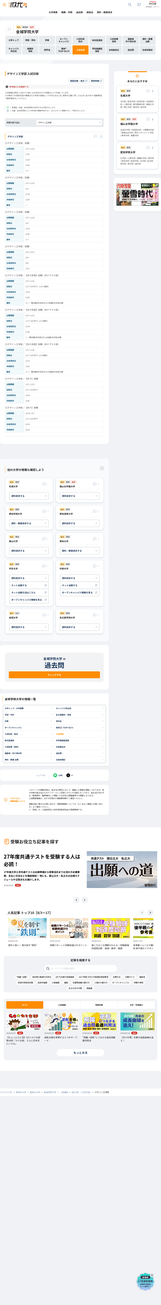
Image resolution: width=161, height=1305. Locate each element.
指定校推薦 (42, 982)
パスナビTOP (6, 1092)
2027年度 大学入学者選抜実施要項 (93, 977)
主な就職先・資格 (63, 714)
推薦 (66, 982)
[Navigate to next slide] (84, 900)
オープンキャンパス (13, 727)
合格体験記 (60, 759)
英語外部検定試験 (25, 982)
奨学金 (59, 721)
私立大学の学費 (75, 988)
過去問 (59, 753)
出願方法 (116, 977)
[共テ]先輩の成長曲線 (65, 977)
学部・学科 (9, 714)
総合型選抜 (9, 740)
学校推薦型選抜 (62, 740)
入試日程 (60, 734)
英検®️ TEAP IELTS (64, 727)
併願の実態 (138, 982)
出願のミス (130, 977)
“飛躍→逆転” (22, 977)
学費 (6, 721)
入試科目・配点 (11, 734)
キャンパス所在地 (63, 708)
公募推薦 (55, 982)
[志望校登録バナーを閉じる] (153, 1274)
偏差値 (142, 977)
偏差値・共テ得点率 (13, 753)
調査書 (89, 988)
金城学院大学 (27, 31)
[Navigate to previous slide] (76, 900)
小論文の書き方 (101, 982)
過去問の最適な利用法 (41, 977)
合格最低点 (60, 746)
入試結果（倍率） (12, 746)
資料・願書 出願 (11, 759)
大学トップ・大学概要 (14, 708)
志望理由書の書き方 (81, 982)
